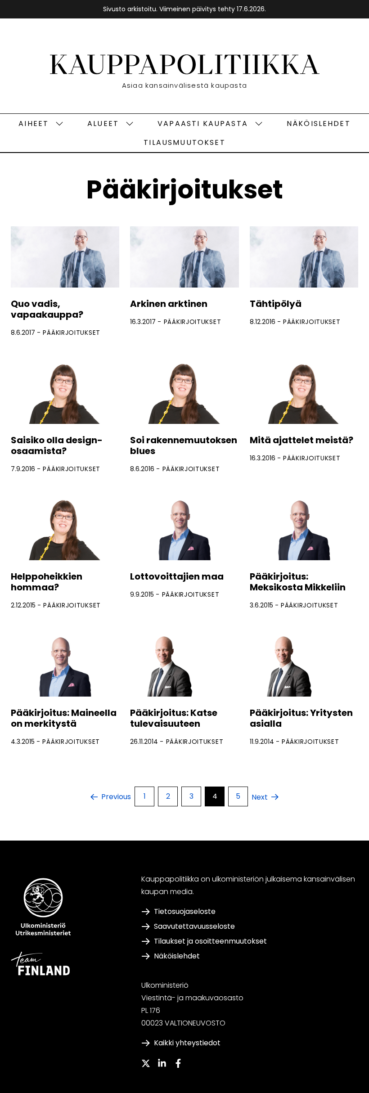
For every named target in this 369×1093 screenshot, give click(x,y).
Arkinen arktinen (168, 303)
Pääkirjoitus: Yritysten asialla (301, 718)
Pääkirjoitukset (71, 332)
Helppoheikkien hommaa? (46, 582)
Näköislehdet (319, 123)
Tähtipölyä (276, 303)
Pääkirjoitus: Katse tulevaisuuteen (173, 718)
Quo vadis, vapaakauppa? (47, 309)
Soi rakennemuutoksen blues (183, 445)
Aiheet (33, 123)
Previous (116, 797)
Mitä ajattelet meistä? (301, 440)
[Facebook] (178, 1063)
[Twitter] (145, 1063)
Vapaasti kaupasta (203, 123)
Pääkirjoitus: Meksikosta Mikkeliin (298, 582)
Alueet (103, 123)
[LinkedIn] (162, 1063)
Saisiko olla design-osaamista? (57, 445)
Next (260, 797)
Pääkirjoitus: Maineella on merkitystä (64, 718)
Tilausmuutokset (184, 142)
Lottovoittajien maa (177, 576)
